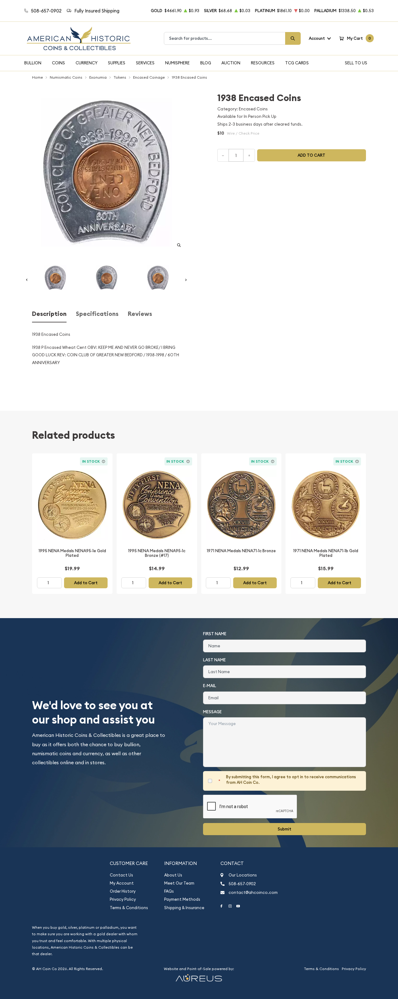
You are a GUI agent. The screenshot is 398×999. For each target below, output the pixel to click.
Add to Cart (86, 582)
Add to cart (311, 155)
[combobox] (224, 38)
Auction (230, 62)
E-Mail (209, 685)
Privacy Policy (123, 899)
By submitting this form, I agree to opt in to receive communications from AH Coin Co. (291, 779)
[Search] (293, 38)
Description (49, 313)
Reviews (140, 313)
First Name (214, 633)
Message (212, 712)
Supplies (116, 62)
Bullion (32, 62)
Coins (58, 62)
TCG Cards (297, 62)
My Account (122, 883)
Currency (87, 62)
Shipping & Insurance (184, 907)
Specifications (97, 313)
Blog (205, 62)
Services (145, 62)
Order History (123, 891)
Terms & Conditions (129, 907)
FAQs (169, 891)
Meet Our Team (179, 883)
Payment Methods (182, 899)
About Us (173, 875)
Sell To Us (356, 62)
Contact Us (121, 875)
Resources (263, 62)
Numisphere (177, 62)
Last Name (214, 660)
